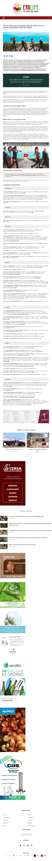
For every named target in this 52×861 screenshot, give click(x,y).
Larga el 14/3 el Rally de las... (14, 449)
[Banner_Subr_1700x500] (26, 74)
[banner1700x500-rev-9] (26, 410)
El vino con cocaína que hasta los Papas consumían (22, 544)
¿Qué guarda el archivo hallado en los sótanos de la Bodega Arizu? (26, 516)
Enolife (5, 29)
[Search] (48, 17)
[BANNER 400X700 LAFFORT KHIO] (12, 612)
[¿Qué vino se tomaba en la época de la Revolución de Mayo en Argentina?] (4, 539)
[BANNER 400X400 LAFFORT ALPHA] (12, 582)
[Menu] (3, 17)
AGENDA (29, 814)
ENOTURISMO (30, 817)
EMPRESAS (29, 823)
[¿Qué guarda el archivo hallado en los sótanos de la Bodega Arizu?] (4, 518)
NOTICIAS (5, 814)
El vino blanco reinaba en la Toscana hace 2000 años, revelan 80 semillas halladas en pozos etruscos (30, 524)
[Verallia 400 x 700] (12, 660)
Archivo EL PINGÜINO (26, 511)
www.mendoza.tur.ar (14, 67)
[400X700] (12, 708)
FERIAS (4, 825)
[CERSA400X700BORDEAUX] (12, 461)
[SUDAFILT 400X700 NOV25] (12, 756)
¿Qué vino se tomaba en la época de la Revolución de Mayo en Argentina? (28, 537)
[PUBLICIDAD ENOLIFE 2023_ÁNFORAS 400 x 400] (12, 553)
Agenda (4, 23)
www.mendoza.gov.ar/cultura (31, 67)
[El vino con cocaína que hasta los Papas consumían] (4, 546)
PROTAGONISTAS (6, 817)
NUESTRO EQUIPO (31, 825)
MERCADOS (5, 823)
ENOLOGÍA (5, 820)
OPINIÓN (29, 820)
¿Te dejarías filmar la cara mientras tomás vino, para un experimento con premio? (30, 530)
